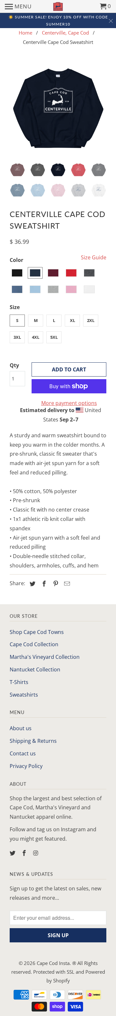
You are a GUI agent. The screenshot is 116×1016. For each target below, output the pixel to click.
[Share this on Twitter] (31, 583)
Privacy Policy (26, 766)
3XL (17, 337)
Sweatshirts (24, 694)
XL (72, 320)
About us (21, 728)
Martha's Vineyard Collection (45, 656)
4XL (35, 337)
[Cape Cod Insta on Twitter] (13, 853)
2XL (90, 320)
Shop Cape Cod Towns (37, 632)
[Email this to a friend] (66, 583)
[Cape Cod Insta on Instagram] (36, 853)
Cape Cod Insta (53, 963)
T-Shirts (19, 682)
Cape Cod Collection (34, 644)
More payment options (69, 403)
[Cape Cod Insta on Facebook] (24, 853)
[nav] (18, 6)
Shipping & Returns (33, 740)
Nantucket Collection (35, 669)
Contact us (23, 753)
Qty (14, 365)
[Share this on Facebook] (43, 583)
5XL (54, 337)
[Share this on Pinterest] (55, 583)
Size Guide (93, 257)
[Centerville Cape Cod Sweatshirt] (58, 108)
